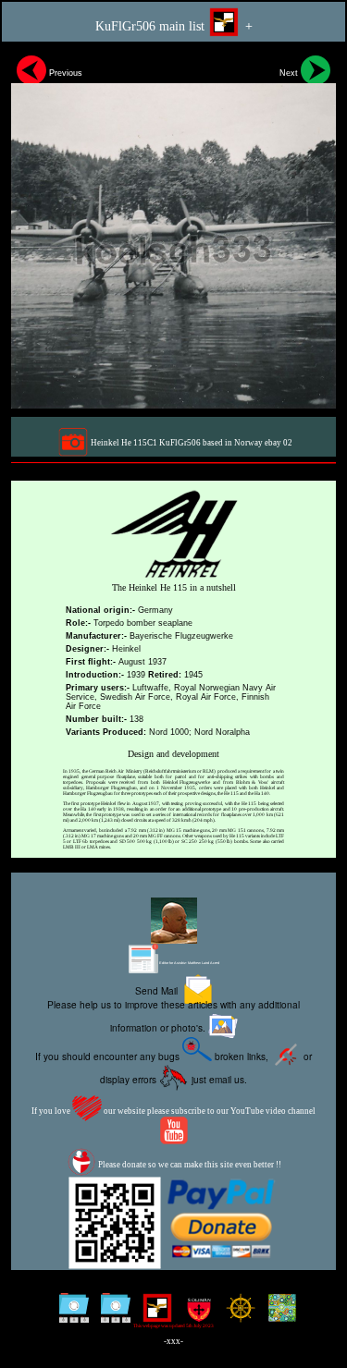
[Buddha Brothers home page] (236, 1315)
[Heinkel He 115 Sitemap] (70, 1315)
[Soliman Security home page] (195, 1315)
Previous (64, 73)
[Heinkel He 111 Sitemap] (111, 1315)
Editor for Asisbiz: (188, 963)
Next (290, 73)
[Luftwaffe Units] (153, 1315)
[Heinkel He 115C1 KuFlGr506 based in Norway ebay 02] (173, 229)
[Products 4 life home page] (278, 1315)
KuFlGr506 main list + (174, 26)
